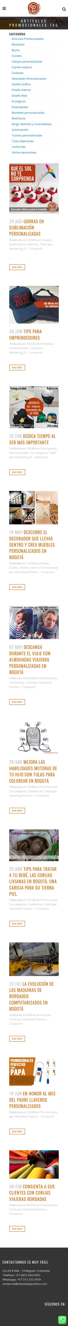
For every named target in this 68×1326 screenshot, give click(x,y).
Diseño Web (19, 95)
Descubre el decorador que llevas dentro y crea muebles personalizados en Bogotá (32, 544)
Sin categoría (38, 453)
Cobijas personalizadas (27, 61)
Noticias (33, 244)
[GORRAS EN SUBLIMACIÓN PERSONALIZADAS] (34, 188)
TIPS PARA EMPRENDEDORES (25, 334)
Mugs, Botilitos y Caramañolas (32, 124)
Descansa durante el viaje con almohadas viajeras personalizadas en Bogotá (30, 659)
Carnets (17, 55)
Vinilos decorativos (24, 152)
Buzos (16, 50)
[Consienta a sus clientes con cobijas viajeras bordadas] (34, 1164)
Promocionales (19, 348)
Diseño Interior (21, 89)
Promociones (49, 568)
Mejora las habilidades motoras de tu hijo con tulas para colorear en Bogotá (33, 771)
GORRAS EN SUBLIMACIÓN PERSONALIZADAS (26, 227)
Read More (17, 267)
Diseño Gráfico (21, 84)
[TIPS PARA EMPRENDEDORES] (34, 305)
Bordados (18, 44)
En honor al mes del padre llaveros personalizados (32, 1099)
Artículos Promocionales (28, 38)
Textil (43, 244)
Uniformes (19, 146)
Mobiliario (19, 118)
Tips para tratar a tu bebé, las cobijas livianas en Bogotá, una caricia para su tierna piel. (33, 881)
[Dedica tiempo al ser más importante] (34, 407)
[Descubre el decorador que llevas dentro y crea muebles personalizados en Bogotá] (34, 507)
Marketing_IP (17, 248)
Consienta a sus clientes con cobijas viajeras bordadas (32, 1192)
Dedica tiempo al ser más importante (32, 439)
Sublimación (20, 129)
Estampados (20, 107)
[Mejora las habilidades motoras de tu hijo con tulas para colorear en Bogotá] (34, 737)
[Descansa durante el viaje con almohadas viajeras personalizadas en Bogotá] (34, 622)
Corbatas (18, 72)
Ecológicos (19, 101)
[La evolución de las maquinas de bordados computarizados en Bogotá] (34, 959)
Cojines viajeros (22, 67)
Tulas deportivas (23, 141)
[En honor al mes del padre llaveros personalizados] (34, 1071)
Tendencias (16, 682)
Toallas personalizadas (27, 135)
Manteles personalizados (28, 112)
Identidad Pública (26, 572)
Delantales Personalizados (29, 78)
